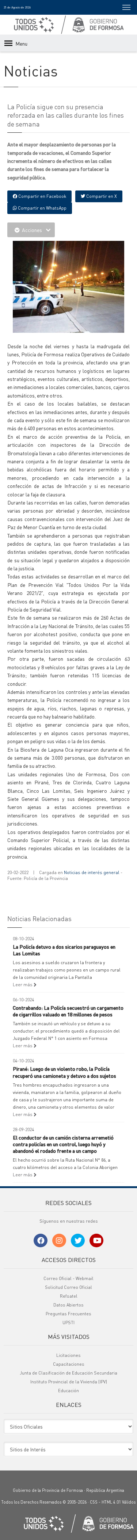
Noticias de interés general (91, 872)
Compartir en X (101, 196)
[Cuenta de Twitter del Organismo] (78, 1240)
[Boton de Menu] (126, 7)
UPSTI (68, 1322)
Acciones (32, 230)
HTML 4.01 (111, 1502)
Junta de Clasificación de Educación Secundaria (68, 1373)
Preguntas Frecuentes (68, 1313)
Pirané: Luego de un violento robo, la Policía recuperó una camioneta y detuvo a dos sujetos (64, 1072)
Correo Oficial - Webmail (68, 1278)
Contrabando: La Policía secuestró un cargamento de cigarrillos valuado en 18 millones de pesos (68, 1010)
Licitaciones (68, 1355)
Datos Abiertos (68, 1305)
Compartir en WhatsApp (41, 208)
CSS (94, 1502)
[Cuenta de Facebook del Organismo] (40, 1240)
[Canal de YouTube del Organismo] (96, 1240)
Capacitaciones (68, 1364)
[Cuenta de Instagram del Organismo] (59, 1240)
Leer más (23, 984)
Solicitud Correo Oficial (68, 1287)
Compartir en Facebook (41, 196)
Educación (68, 1390)
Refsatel (68, 1296)
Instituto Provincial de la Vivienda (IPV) (68, 1381)
